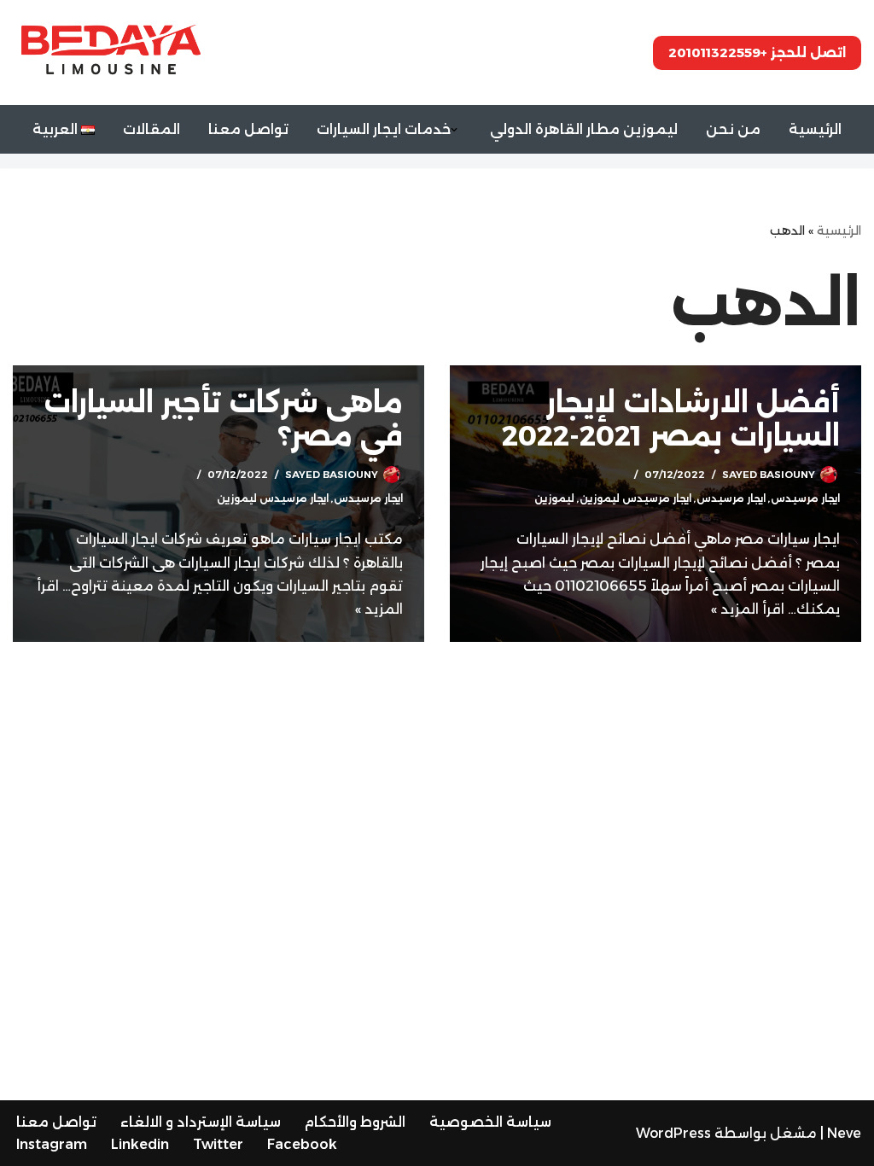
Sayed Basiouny (768, 475)
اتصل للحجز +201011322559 (757, 52)
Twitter (218, 1144)
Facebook (302, 1144)
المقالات (151, 129)
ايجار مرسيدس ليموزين (635, 498)
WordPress (673, 1133)
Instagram (51, 1144)
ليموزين (554, 498)
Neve (844, 1133)
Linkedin (140, 1144)
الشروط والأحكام (355, 1122)
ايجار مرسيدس (805, 498)
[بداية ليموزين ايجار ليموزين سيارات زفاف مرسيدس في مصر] (111, 52)
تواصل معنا (248, 129)
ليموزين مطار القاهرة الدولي (584, 129)
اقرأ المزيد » (747, 609)
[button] (454, 129)
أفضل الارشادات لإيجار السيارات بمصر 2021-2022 (671, 419)
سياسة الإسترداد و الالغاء (200, 1122)
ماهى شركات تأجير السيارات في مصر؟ (223, 419)
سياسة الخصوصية (490, 1122)
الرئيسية (815, 129)
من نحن (733, 129)
